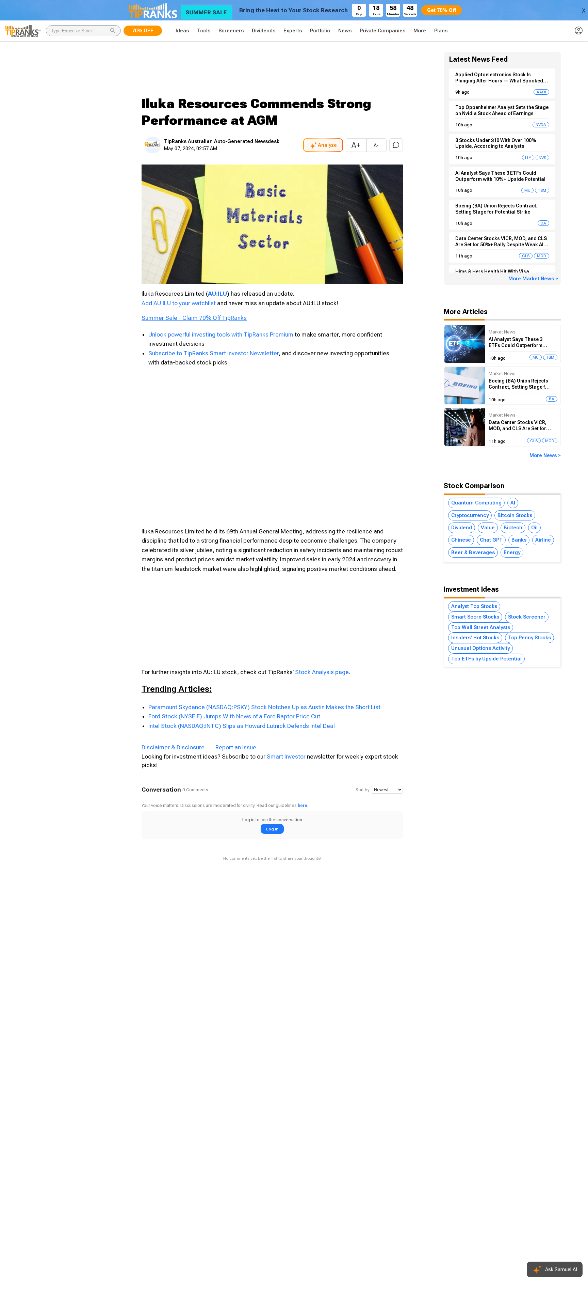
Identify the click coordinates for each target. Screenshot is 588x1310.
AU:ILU (217, 293)
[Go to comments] (396, 145)
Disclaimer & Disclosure (173, 747)
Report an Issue (235, 747)
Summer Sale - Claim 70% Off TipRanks (194, 317)
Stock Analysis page (322, 672)
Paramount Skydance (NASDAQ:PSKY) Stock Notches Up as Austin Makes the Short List (264, 707)
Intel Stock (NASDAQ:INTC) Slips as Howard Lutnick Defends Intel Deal (241, 725)
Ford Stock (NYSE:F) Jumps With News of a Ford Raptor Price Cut (234, 716)
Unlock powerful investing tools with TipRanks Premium (221, 334)
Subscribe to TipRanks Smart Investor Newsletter (213, 353)
